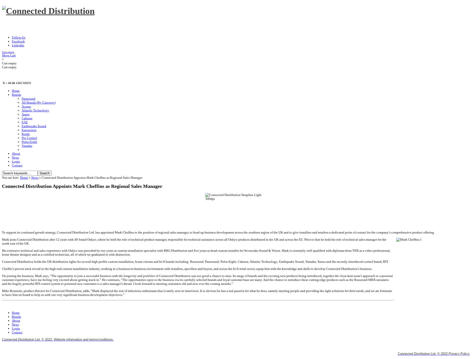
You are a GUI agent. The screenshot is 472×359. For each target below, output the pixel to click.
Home (24, 178)
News (34, 178)
